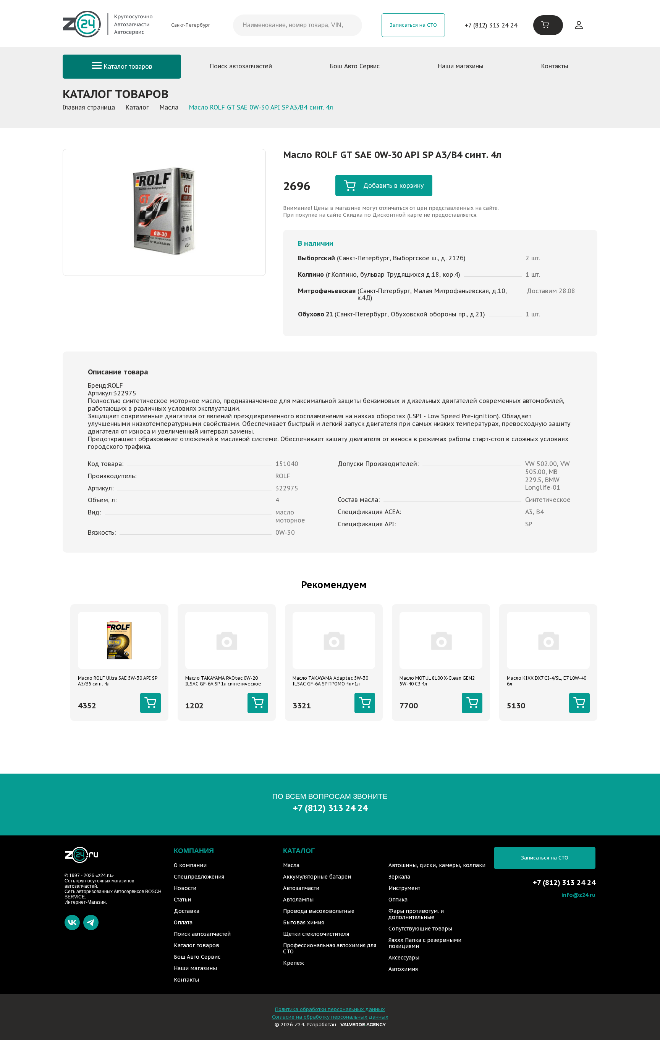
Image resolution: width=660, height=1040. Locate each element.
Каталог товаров (127, 66)
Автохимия (403, 969)
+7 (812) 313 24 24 (491, 25)
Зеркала (399, 876)
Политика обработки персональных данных (330, 1009)
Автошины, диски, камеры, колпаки (436, 865)
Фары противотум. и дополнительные (416, 914)
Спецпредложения (199, 876)
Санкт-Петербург (190, 25)
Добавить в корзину (393, 185)
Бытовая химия (303, 922)
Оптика (398, 899)
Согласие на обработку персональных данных (330, 1017)
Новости (185, 888)
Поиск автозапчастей (241, 66)
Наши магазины (461, 66)
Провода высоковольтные (318, 911)
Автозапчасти (301, 888)
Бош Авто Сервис (355, 66)
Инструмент (404, 888)
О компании (190, 865)
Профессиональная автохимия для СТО (329, 948)
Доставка (186, 911)
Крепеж (293, 962)
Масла (291, 865)
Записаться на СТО (413, 25)
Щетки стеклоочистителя (316, 933)
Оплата (183, 922)
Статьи (182, 899)
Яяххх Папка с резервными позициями (424, 943)
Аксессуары (403, 957)
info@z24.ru (578, 894)
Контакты (554, 66)
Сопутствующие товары (420, 928)
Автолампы (298, 899)
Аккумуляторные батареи (317, 876)
